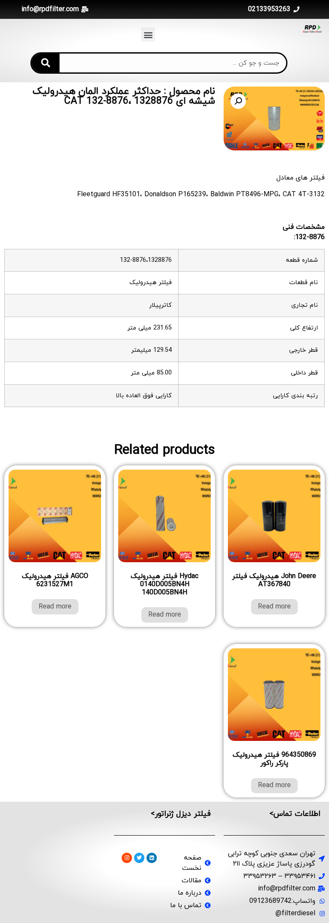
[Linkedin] (152, 858)
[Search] (46, 63)
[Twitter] (139, 858)
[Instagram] (127, 858)
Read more (274, 606)
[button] (148, 34)
